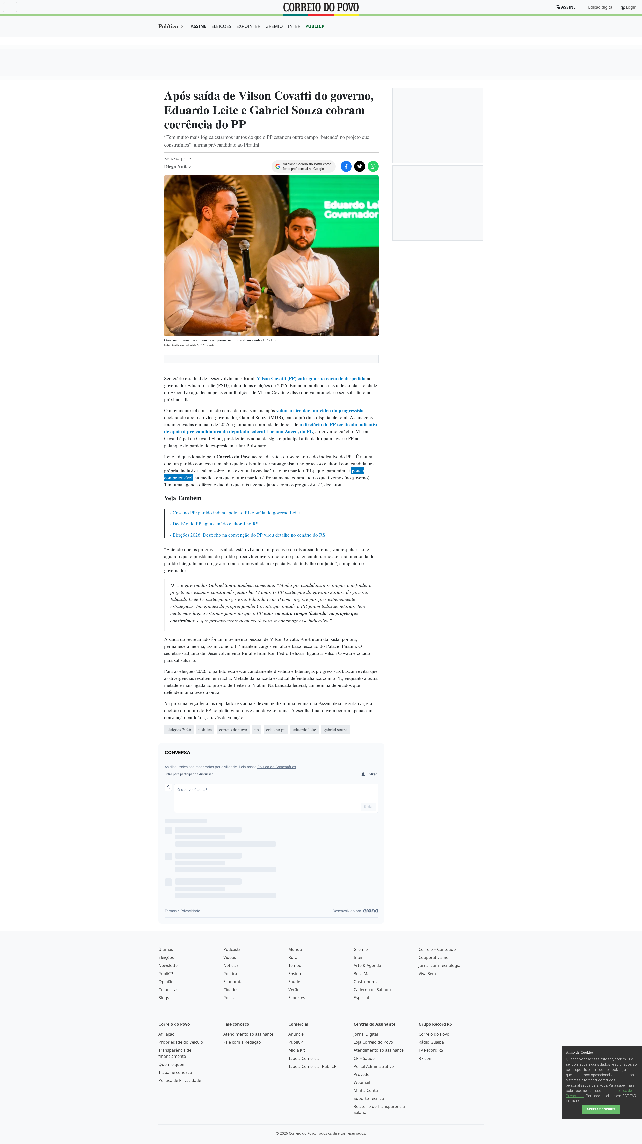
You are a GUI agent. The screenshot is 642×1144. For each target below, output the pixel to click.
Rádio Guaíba (431, 1042)
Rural (293, 957)
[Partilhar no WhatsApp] (373, 166)
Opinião (166, 981)
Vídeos (229, 957)
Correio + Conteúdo (437, 949)
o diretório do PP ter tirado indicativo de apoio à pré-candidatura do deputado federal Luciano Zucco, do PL (271, 428)
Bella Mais (363, 973)
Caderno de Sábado (372, 989)
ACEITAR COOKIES (601, 1109)
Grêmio (361, 949)
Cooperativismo (434, 957)
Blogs (163, 997)
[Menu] (10, 7)
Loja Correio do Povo (373, 1042)
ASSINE (198, 26)
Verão (294, 989)
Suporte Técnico (369, 1098)
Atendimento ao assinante (248, 1034)
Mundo (295, 949)
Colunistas (168, 989)
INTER (294, 26)
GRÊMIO (274, 26)
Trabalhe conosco (175, 1072)
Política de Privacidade (179, 1080)
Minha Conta (366, 1090)
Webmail (362, 1082)
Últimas (165, 949)
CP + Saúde (364, 1058)
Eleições (166, 957)
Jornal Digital (366, 1034)
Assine (568, 7)
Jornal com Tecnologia (439, 965)
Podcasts (232, 949)
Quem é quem (172, 1064)
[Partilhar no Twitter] (359, 166)
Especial (361, 997)
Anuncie (296, 1034)
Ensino (294, 973)
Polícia (229, 997)
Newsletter (168, 965)
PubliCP (165, 973)
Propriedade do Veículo (180, 1042)
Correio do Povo (434, 1034)
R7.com (426, 1058)
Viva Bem (427, 973)
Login (631, 7)
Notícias (231, 965)
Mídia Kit (296, 1050)
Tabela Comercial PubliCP (312, 1066)
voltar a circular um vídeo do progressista (320, 410)
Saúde (294, 981)
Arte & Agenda (367, 965)
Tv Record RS (431, 1050)
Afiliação (166, 1034)
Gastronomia (366, 981)
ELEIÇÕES (221, 26)
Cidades (230, 989)
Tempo (294, 965)
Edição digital (600, 7)
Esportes (296, 997)
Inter (358, 957)
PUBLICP (314, 26)
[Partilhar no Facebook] (346, 166)
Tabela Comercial (304, 1058)
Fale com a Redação (242, 1042)
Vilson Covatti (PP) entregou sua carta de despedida (311, 378)
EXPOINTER (248, 26)
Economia (232, 981)
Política (168, 26)
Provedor (362, 1074)
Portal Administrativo (374, 1066)
